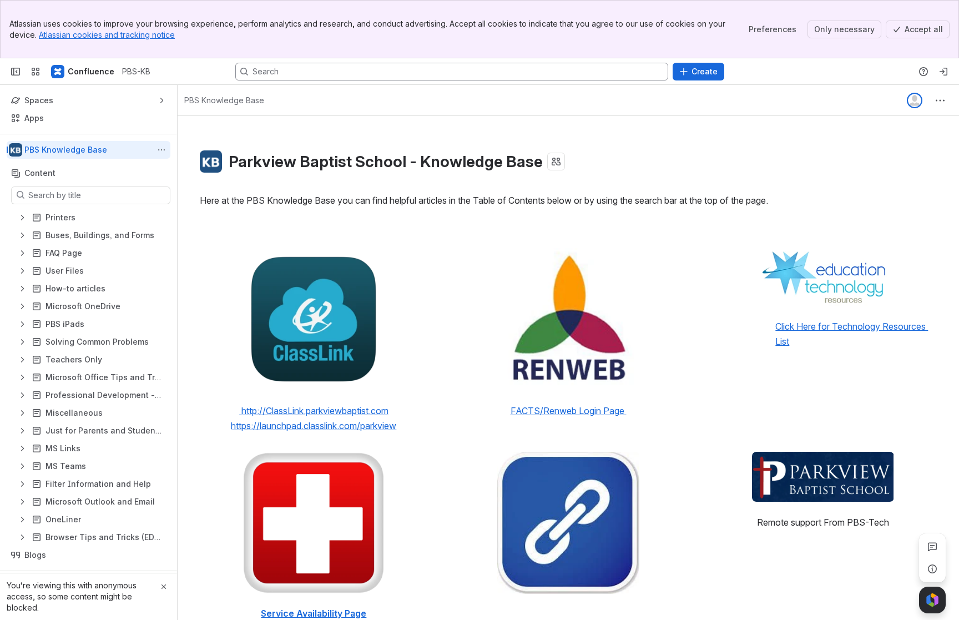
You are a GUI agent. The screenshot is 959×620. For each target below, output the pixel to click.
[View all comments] (932, 547)
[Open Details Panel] (932, 569)
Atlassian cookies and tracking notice (107, 34)
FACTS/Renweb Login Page (569, 410)
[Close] (163, 586)
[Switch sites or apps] (35, 71)
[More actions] (161, 150)
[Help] (923, 71)
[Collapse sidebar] (15, 71)
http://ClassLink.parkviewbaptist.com (313, 410)
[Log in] (943, 71)
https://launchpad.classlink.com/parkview (313, 425)
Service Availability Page (313, 613)
